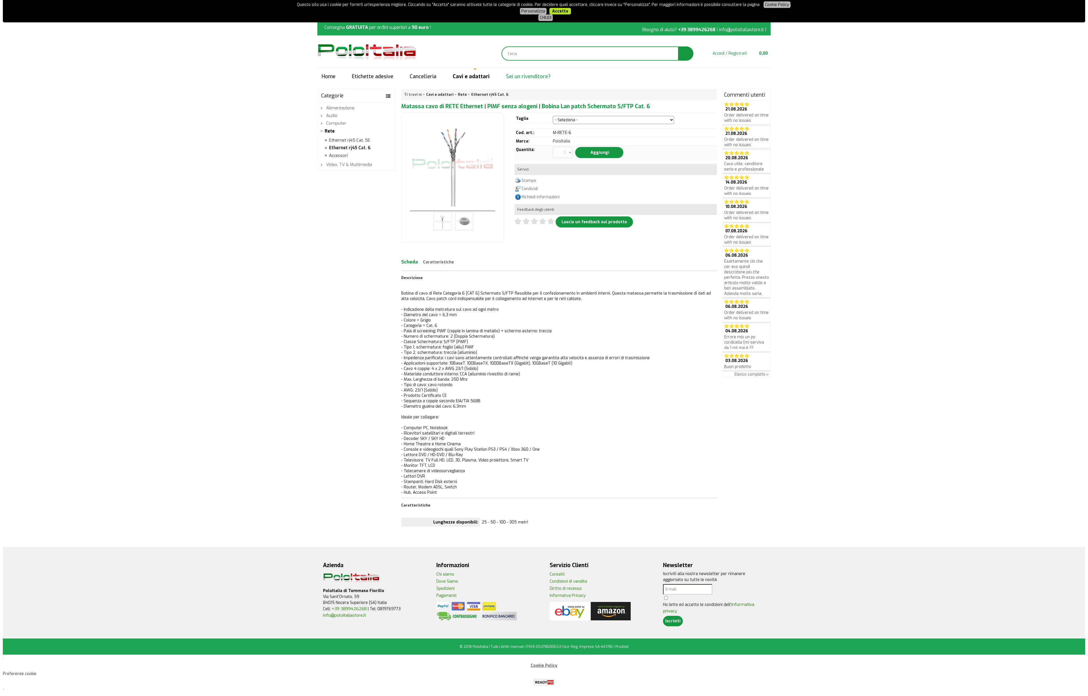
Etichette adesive (372, 76)
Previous (413, 159)
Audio (331, 115)
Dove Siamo (447, 581)
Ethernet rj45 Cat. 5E (349, 140)
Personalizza (533, 11)
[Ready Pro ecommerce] (544, 682)
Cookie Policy (777, 4)
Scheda (409, 262)
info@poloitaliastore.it (741, 30)
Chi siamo (445, 574)
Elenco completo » (751, 374)
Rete (330, 131)
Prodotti (622, 646)
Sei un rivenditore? (528, 76)
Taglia (522, 118)
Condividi (530, 188)
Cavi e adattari (471, 76)
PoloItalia (561, 141)
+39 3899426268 (696, 30)
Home (328, 76)
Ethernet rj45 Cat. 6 (350, 148)
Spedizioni (445, 588)
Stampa (529, 180)
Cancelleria (423, 76)
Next (491, 159)
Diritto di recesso (566, 588)
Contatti (557, 574)
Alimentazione (340, 108)
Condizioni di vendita (568, 581)
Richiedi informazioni (541, 197)
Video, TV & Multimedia (349, 164)
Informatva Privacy (568, 595)
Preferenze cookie (20, 673)
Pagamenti (446, 595)
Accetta (560, 11)
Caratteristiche (438, 262)
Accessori (338, 155)
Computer (336, 123)
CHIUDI (545, 17)
